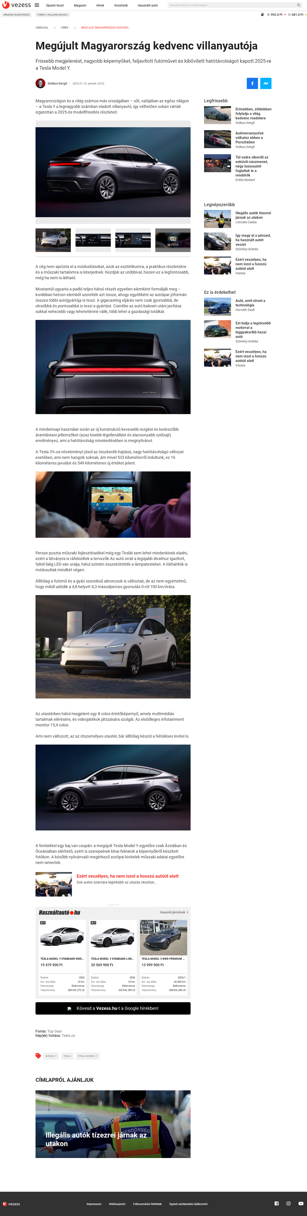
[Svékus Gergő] (40, 83)
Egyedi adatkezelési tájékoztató (188, 1204)
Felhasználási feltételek (147, 1204)
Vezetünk (121, 5)
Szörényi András (247, 249)
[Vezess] (16, 5)
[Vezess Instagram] (289, 1194)
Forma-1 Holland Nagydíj (52, 14)
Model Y (51, 1056)
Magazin (80, 5)
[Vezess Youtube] (300, 1194)
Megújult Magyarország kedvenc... (105, 27)
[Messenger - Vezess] (265, 83)
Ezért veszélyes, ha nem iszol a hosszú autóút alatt (128, 876)
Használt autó (148, 5)
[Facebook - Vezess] (252, 83)
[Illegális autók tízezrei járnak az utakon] (217, 218)
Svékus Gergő (57, 83)
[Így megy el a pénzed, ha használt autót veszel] (217, 241)
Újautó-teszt (55, 5)
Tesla (67, 1056)
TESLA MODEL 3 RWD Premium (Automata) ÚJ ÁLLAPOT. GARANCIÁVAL (163, 958)
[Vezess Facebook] (277, 1194)
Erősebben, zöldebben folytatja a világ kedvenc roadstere (253, 113)
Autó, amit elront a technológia (250, 303)
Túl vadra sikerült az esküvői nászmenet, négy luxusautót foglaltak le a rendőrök (252, 166)
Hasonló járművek (173, 912)
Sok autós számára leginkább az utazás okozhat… (116, 882)
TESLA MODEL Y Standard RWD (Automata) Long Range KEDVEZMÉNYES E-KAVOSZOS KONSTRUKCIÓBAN (62, 958)
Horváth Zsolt (245, 310)
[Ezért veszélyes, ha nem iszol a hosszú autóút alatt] (217, 265)
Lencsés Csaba (246, 222)
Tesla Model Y (88, 1056)
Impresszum (94, 1204)
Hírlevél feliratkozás (16, 14)
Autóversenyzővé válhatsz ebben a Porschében (250, 137)
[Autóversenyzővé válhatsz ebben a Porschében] (217, 138)
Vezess (240, 273)
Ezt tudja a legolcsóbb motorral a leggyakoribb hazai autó (253, 330)
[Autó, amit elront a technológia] (217, 306)
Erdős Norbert (245, 180)
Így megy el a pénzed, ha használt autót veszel (253, 240)
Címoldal (42, 27)
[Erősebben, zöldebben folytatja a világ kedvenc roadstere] (217, 114)
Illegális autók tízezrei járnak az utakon (253, 215)
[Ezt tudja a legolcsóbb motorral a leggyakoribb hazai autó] (217, 328)
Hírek (100, 5)
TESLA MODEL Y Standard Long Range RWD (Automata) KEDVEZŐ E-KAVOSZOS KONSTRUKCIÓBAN (112, 958)
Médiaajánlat (117, 1204)
